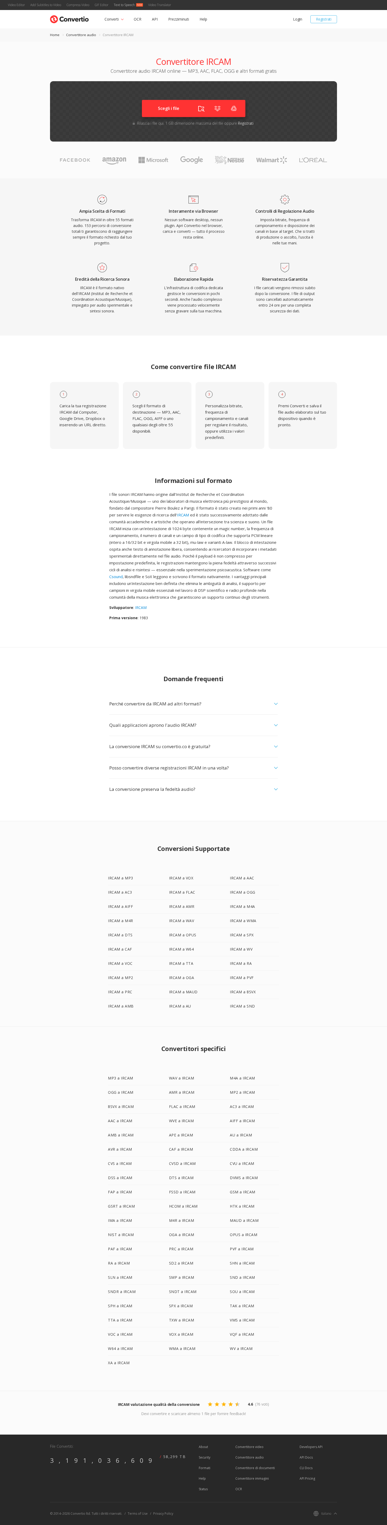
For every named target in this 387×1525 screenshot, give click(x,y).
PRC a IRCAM (181, 1248)
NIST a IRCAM (121, 1234)
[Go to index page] (69, 18)
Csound (116, 576)
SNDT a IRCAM (183, 1291)
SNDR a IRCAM (122, 1291)
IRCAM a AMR (182, 906)
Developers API (311, 1447)
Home (54, 34)
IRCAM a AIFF (120, 906)
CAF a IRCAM (181, 1149)
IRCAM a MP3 (120, 877)
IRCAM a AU (180, 1006)
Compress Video (77, 5)
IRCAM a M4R (120, 920)
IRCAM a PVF (242, 977)
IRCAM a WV (241, 949)
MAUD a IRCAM (244, 1220)
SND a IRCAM (242, 1277)
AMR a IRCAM (182, 1092)
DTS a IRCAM (181, 1177)
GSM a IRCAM (242, 1191)
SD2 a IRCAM (181, 1263)
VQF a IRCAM (242, 1334)
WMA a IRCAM (182, 1348)
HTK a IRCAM (242, 1206)
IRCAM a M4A (242, 906)
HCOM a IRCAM (183, 1206)
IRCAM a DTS (120, 934)
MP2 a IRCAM (242, 1092)
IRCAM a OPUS (182, 934)
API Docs (306, 1457)
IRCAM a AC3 (120, 892)
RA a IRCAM (119, 1263)
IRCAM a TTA (181, 963)
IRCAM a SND (242, 1006)
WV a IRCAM (241, 1348)
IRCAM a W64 (181, 949)
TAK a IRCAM (242, 1305)
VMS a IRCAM (242, 1320)
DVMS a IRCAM (244, 1177)
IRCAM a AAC (242, 877)
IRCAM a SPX (242, 934)
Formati (204, 1468)
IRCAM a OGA (181, 977)
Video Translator (159, 5)
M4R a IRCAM (181, 1220)
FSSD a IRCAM (182, 1191)
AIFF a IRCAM (242, 1120)
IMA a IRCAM (120, 1220)
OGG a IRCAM (120, 1092)
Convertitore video (249, 1447)
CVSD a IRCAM (182, 1163)
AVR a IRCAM (120, 1149)
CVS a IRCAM (120, 1163)
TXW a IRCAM (181, 1320)
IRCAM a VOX (181, 877)
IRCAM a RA (241, 963)
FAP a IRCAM (120, 1191)
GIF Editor (101, 5)
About (203, 1447)
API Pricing (307, 1478)
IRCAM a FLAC (182, 892)
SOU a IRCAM (242, 1291)
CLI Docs (306, 1468)
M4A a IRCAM (242, 1078)
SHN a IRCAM (242, 1263)
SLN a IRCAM (120, 1277)
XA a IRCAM (119, 1362)
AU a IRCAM (241, 1134)
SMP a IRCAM (181, 1277)
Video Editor (16, 5)
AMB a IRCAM (121, 1134)
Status (203, 1489)
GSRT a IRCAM (121, 1206)
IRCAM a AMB (121, 1006)
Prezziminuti (178, 19)
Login (297, 19)
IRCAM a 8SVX (243, 991)
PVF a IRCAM (242, 1248)
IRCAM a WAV (181, 920)
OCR (137, 19)
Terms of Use (138, 1513)
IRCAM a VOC (120, 963)
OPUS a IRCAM (243, 1234)
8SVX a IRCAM (121, 1106)
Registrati (323, 19)
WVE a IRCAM (181, 1120)
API (155, 19)
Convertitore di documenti (255, 1468)
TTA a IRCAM (120, 1320)
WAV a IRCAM (181, 1078)
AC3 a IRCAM (242, 1106)
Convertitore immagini (252, 1478)
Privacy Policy (163, 1513)
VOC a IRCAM (120, 1334)
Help (203, 19)
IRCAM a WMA (243, 920)
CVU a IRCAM (242, 1163)
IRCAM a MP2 (120, 977)
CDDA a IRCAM (244, 1149)
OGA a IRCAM (181, 1234)
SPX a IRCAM (181, 1305)
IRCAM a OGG (242, 892)
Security (204, 1457)
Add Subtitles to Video (45, 5)
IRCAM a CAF (120, 949)
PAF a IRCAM (120, 1248)
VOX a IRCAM (181, 1334)
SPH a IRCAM (120, 1305)
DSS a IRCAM (120, 1177)
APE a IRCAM (181, 1134)
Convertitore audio (81, 34)
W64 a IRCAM (120, 1348)
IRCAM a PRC (120, 991)
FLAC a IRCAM (182, 1106)
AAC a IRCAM (120, 1120)
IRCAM (183, 514)
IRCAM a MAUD (183, 991)
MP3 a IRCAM (120, 1078)
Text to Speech (124, 5)
